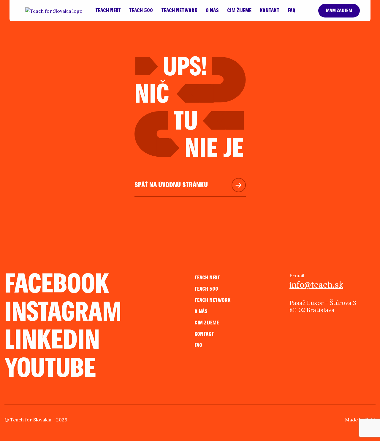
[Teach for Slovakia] (54, 11)
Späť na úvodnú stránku (171, 185)
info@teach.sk (316, 284)
